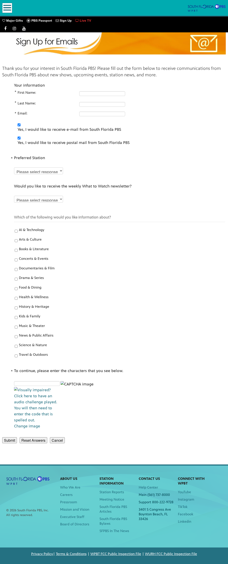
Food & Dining (30, 287)
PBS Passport (41, 20)
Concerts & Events (33, 258)
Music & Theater (32, 326)
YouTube (184, 492)
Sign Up (65, 20)
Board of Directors (74, 524)
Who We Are (70, 487)
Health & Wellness (34, 297)
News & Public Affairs (36, 335)
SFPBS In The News (114, 531)
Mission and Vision (74, 509)
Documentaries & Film (37, 268)
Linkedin (184, 521)
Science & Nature (33, 345)
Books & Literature (34, 249)
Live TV (85, 20)
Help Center (148, 487)
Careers (66, 495)
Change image (27, 426)
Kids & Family (29, 316)
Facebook (185, 514)
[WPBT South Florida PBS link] (206, 8)
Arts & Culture (30, 239)
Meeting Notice (112, 499)
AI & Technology (31, 230)
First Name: (27, 92)
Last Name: (27, 103)
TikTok (182, 507)
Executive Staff (72, 517)
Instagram (186, 499)
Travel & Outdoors (33, 354)
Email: (22, 113)
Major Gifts (14, 20)
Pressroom (68, 502)
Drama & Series (31, 278)
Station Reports (112, 492)
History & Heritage (34, 306)
